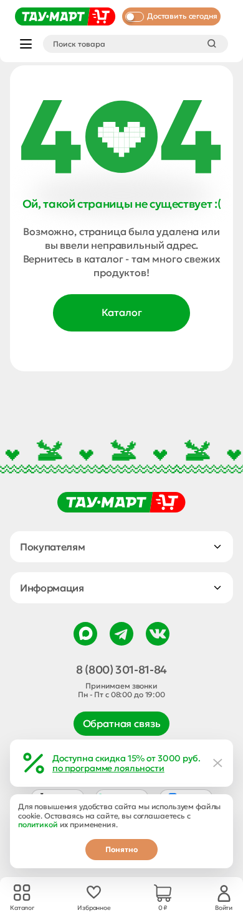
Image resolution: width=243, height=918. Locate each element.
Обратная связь (122, 723)
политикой (38, 824)
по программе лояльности (108, 768)
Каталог (122, 312)
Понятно (121, 849)
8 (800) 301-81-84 (121, 669)
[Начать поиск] (212, 43)
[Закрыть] (218, 763)
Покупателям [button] (52, 546)
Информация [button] (52, 588)
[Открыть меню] (26, 44)
